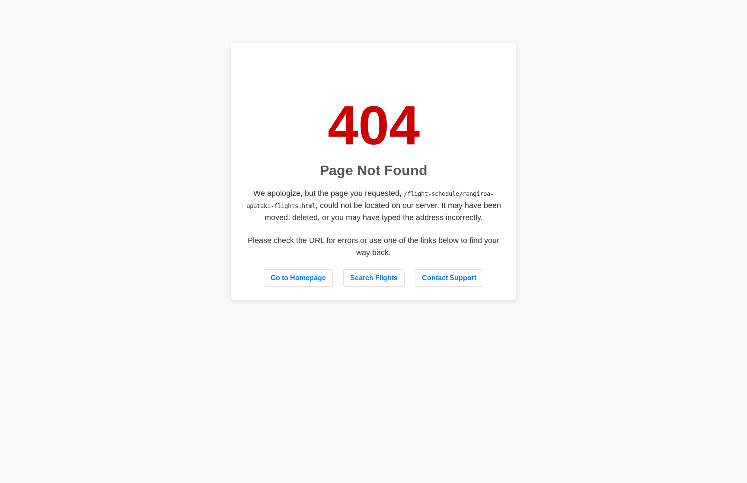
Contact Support (449, 277)
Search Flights (374, 277)
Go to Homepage (298, 277)
